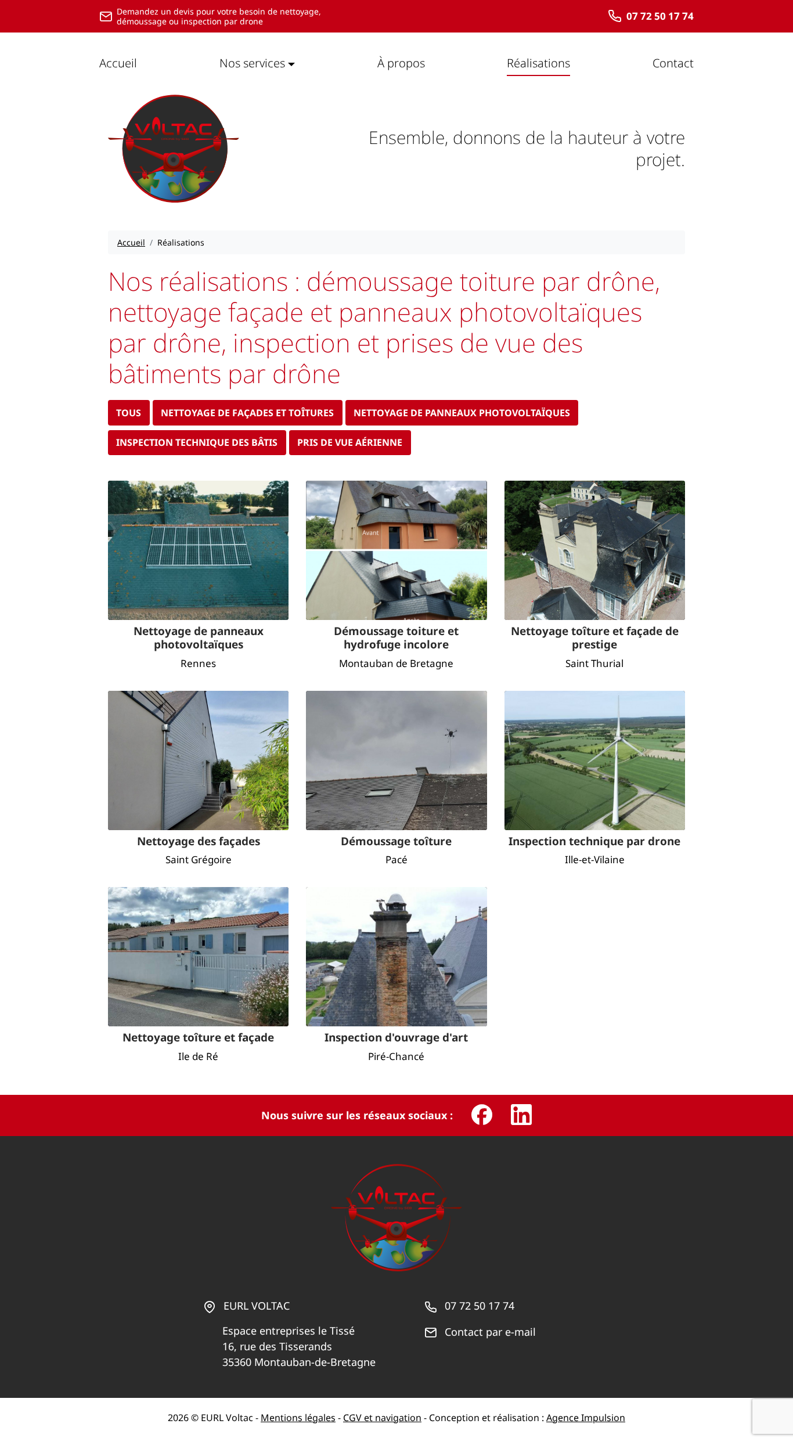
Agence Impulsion (585, 1417)
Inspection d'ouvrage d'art (396, 1038)
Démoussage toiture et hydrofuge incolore (396, 638)
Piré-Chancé (396, 1056)
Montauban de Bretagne (396, 663)
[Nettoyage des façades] (198, 760)
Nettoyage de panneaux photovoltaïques (462, 412)
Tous (128, 412)
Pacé (396, 859)
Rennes (198, 663)
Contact (673, 63)
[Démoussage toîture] (396, 760)
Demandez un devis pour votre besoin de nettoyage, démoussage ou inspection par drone (219, 16)
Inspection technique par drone (594, 842)
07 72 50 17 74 (660, 16)
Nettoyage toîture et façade (198, 1038)
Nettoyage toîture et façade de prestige (595, 638)
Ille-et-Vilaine (595, 859)
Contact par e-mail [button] (490, 1332)
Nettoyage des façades (198, 842)
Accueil (118, 63)
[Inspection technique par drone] (594, 760)
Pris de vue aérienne (349, 442)
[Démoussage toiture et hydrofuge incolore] (396, 550)
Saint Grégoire (198, 859)
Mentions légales (298, 1417)
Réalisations (538, 63)
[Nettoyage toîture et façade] (198, 956)
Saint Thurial (594, 663)
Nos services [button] (252, 63)
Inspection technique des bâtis (196, 442)
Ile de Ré (198, 1056)
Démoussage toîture (396, 842)
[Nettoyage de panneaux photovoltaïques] (198, 550)
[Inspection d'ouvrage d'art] (396, 956)
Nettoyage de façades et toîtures (247, 412)
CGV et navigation (382, 1417)
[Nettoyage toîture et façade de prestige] (594, 550)
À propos (401, 63)
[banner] (173, 149)
